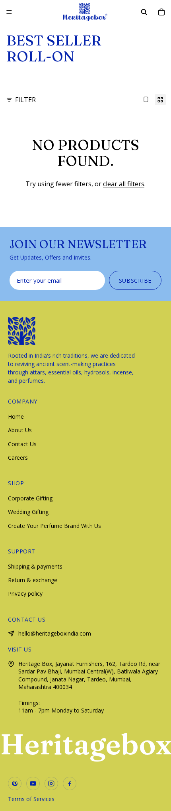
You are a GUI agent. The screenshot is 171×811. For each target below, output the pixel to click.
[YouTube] (33, 783)
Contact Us (22, 444)
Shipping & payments (35, 566)
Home (16, 416)
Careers (18, 457)
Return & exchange (32, 580)
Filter (25, 99)
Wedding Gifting (28, 512)
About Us (20, 430)
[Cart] (161, 12)
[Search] (144, 12)
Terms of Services (31, 799)
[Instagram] (51, 783)
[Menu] (9, 12)
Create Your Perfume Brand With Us (54, 526)
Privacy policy (25, 593)
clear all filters (123, 183)
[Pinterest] (14, 783)
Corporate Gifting (30, 498)
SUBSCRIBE (135, 280)
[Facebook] (69, 783)
